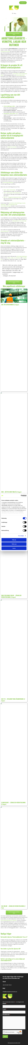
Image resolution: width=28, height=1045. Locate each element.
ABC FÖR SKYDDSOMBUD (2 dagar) (10, 305)
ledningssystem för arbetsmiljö (19, 220)
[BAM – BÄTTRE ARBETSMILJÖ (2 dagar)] (14, 393)
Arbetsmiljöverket (5, 231)
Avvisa (14, 548)
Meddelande (6, 1014)
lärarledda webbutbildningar (15, 203)
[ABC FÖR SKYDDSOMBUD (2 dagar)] (14, 302)
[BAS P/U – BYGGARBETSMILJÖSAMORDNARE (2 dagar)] (14, 600)
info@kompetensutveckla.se (10, 991)
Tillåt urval (14, 544)
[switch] (25, 522)
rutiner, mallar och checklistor (13, 257)
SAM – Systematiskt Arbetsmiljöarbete (12, 192)
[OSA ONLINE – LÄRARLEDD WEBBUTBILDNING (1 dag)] (14, 807)
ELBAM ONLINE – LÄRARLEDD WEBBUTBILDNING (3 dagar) (13, 803)
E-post (5, 1009)
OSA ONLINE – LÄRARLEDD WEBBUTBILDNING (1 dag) (13, 907)
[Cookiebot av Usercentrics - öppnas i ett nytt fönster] (21, 496)
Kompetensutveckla (5, 51)
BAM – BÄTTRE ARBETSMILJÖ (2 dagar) (11, 492)
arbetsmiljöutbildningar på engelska (9, 920)
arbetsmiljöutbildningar (8, 182)
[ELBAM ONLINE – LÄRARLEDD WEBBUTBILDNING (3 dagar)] (14, 703)
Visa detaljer (21, 535)
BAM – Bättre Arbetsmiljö (9, 189)
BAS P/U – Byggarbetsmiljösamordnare (12, 197)
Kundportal (22, 2)
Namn (5, 1003)
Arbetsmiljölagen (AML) (9, 106)
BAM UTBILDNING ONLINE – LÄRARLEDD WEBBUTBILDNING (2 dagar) (11, 596)
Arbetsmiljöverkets (20, 75)
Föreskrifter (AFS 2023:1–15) (11, 113)
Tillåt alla (14, 539)
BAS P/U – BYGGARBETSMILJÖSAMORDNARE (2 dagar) (13, 700)
